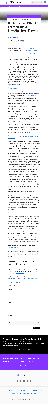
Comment (10, 289)
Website (10, 315)
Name (9, 302)
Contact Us (15, 390)
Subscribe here (24, 365)
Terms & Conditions (16, 393)
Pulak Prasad (32, 77)
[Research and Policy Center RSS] (30, 381)
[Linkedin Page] (17, 381)
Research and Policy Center (7, 6)
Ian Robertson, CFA (14, 37)
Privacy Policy (29, 390)
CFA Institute (8, 390)
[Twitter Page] (24, 381)
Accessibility (22, 390)
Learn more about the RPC (24, 349)
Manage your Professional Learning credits (27, 278)
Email (9, 309)
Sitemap (24, 393)
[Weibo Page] (27, 381)
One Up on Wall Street (30, 95)
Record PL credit (12, 278)
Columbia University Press (32, 53)
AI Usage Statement (38, 390)
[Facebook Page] (20, 381)
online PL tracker (20, 273)
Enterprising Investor (19, 6)
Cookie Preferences (31, 393)
